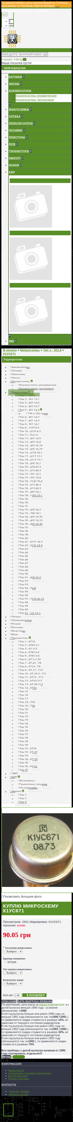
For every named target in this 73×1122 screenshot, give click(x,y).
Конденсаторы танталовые (35, 100)
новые (43, 1004)
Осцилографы (20, 285)
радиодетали (56, 1004)
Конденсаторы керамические (36, 95)
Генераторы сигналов (26, 232)
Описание (8, 1001)
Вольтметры (19, 180)
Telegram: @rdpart (19, 1091)
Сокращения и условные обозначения (29, 1073)
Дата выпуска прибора (34, 1001)
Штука (11, 962)
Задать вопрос (16, 1070)
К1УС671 (18, 1057)
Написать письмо (18, 1094)
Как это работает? (18, 1075)
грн (11, 25)
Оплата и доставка (18, 1078)
